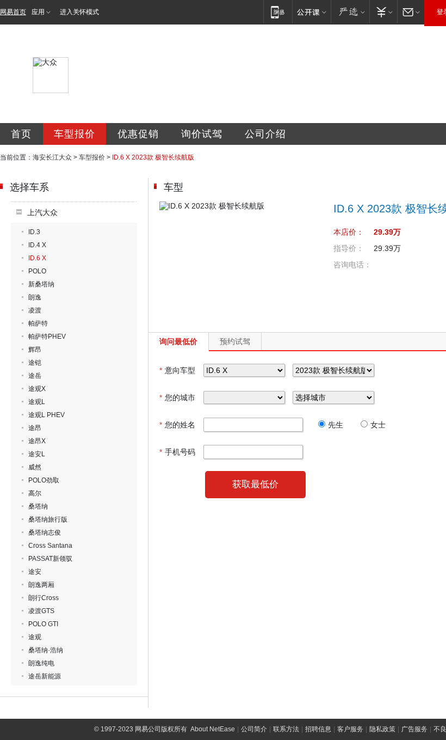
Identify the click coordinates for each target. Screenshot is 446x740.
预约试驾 (235, 341)
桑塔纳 (38, 506)
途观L (36, 402)
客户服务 (350, 729)
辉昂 (34, 349)
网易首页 (13, 12)
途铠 (34, 362)
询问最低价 (178, 341)
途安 (34, 572)
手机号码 (177, 452)
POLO (37, 271)
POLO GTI (43, 624)
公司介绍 (265, 134)
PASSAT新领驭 (50, 558)
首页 (21, 134)
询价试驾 (201, 134)
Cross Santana (50, 545)
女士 (378, 424)
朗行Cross (43, 598)
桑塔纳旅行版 (47, 519)
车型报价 (74, 134)
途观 (34, 637)
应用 (38, 12)
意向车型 (177, 370)
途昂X (37, 441)
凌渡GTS (41, 611)
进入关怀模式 (79, 12)
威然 (34, 467)
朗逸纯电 (41, 663)
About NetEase (212, 729)
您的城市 (177, 397)
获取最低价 (255, 484)
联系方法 (286, 729)
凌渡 (34, 310)
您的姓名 (177, 424)
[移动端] (277, 11)
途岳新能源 (44, 676)
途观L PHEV (46, 415)
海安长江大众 (52, 157)
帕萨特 (38, 323)
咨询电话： (352, 264)
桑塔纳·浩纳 (45, 650)
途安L (36, 454)
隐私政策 (382, 729)
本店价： (348, 232)
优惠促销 (138, 134)
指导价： (348, 248)
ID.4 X (37, 245)
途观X (37, 389)
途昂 (34, 428)
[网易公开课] (311, 11)
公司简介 (254, 729)
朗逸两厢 (41, 585)
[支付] (383, 11)
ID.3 (34, 232)
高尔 (34, 493)
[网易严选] (350, 11)
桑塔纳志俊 (44, 532)
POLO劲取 (43, 480)
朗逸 (34, 297)
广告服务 (414, 729)
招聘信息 (318, 729)
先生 (335, 424)
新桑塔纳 (41, 284)
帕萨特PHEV (47, 336)
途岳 (34, 376)
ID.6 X (37, 258)
